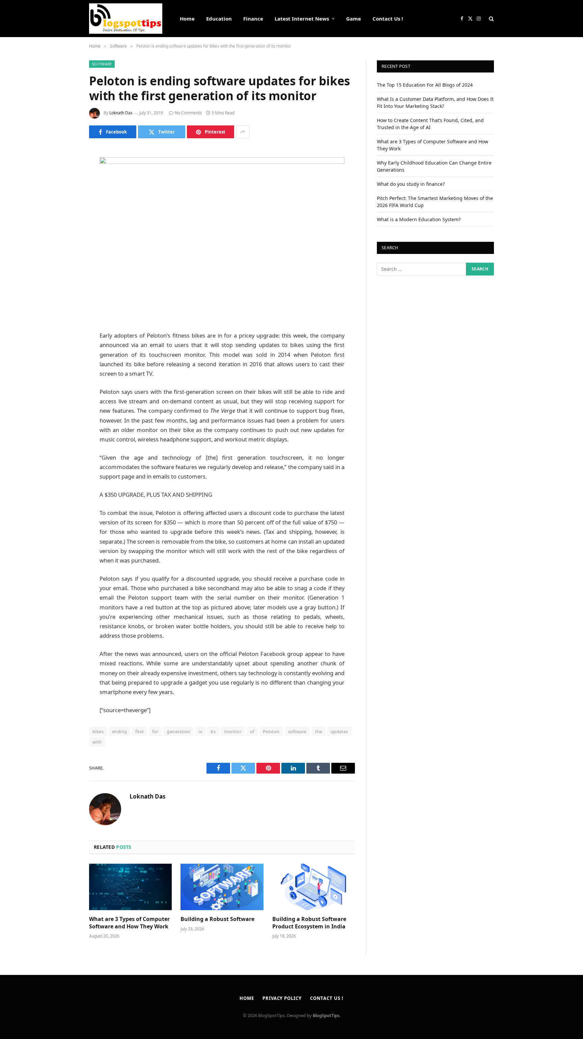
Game (353, 18)
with (97, 742)
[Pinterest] (65, 221)
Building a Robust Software (217, 919)
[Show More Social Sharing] (242, 131)
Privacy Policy (282, 998)
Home (187, 18)
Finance (253, 18)
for (155, 731)
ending (119, 731)
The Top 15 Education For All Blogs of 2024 (425, 85)
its (213, 731)
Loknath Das (121, 113)
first (139, 731)
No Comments (188, 113)
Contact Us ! (387, 18)
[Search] (491, 18)
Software (102, 63)
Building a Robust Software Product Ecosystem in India (309, 923)
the (318, 731)
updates (339, 731)
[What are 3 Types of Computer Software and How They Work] (130, 887)
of (252, 731)
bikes (98, 731)
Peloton (271, 731)
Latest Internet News (302, 18)
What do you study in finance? (411, 184)
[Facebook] (65, 169)
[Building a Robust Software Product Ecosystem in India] (313, 887)
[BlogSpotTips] (125, 18)
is (200, 731)
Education (219, 18)
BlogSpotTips (326, 1015)
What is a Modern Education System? (419, 219)
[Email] (65, 238)
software (297, 731)
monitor (233, 731)
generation (178, 731)
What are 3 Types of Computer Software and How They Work (129, 923)
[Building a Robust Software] (222, 887)
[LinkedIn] (65, 203)
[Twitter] (65, 186)
